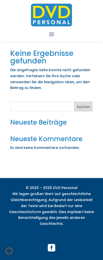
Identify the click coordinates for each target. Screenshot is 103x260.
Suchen (83, 106)
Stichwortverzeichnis (52, 233)
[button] (9, 251)
